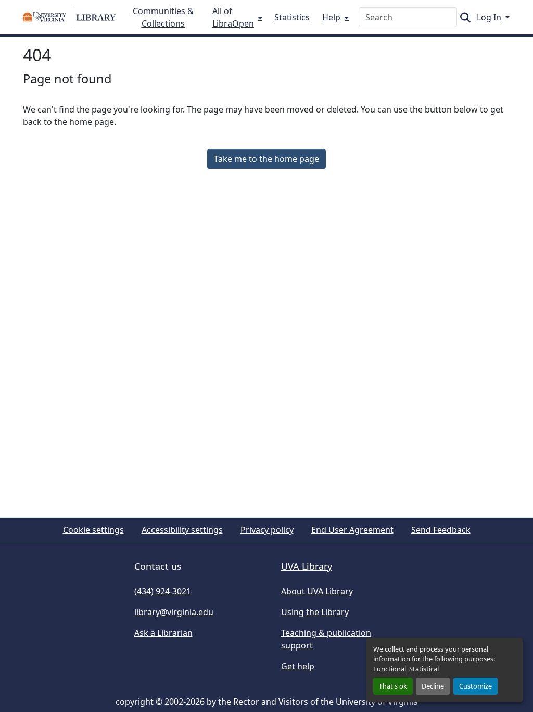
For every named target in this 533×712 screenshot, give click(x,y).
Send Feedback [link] (441, 529)
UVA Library (306, 566)
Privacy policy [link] (267, 529)
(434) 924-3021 (162, 591)
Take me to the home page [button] (266, 159)
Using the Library (315, 612)
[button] (69, 17)
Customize (475, 686)
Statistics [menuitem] (292, 17)
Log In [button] (490, 17)
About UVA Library (317, 591)
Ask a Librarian (163, 633)
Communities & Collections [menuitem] (163, 17)
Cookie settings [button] (93, 529)
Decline (433, 686)
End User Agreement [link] (352, 529)
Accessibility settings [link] (182, 529)
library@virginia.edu (173, 612)
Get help (297, 666)
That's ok (393, 686)
